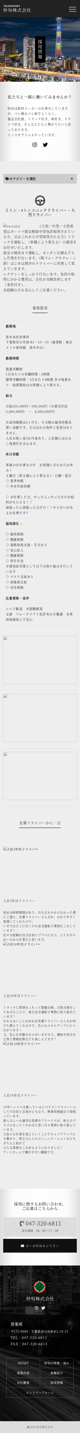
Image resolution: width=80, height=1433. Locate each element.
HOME (23, 1363)
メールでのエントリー (42, 1245)
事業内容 (23, 1373)
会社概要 (23, 1382)
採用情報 (56, 1382)
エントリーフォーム (40, 1392)
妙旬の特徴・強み (56, 1363)
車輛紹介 (56, 1373)
